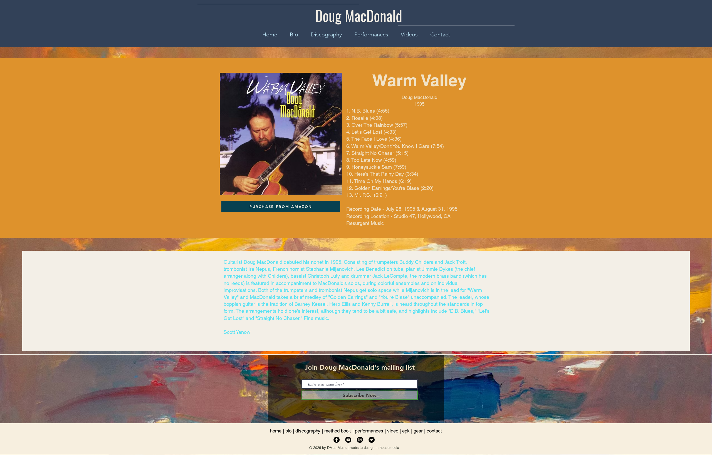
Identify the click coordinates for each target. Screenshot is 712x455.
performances (369, 431)
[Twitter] (372, 440)
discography (307, 431)
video (392, 431)
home (275, 431)
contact (434, 431)
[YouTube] (348, 440)
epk (406, 431)
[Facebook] (336, 440)
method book (337, 431)
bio (288, 431)
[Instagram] (360, 440)
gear (418, 431)
